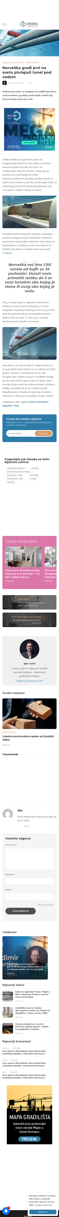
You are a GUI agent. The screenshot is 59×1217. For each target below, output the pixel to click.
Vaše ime (10, 874)
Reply (26, 826)
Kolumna (35, 617)
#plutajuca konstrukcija (18, 472)
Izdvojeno (32, 63)
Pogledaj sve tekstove (29, 680)
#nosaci (35, 468)
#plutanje (33, 475)
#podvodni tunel (15, 479)
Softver (23, 599)
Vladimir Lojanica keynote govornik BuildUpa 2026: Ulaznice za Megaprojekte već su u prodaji (25, 966)
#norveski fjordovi (16, 468)
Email (8, 889)
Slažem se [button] (43, 1212)
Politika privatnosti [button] (43, 1205)
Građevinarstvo (13, 63)
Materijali (9, 732)
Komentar (10, 845)
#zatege (11, 482)
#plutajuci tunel (15, 475)
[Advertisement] (30, 508)
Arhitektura (19, 617)
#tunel (33, 479)
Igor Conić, (12, 83)
